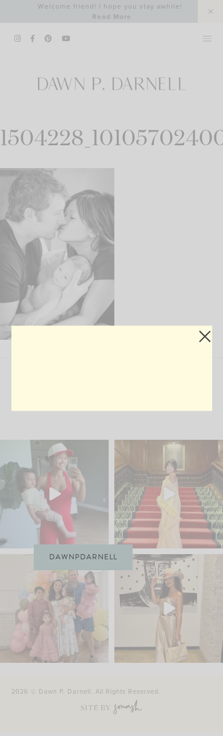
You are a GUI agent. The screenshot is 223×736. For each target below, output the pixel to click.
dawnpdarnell (83, 557)
